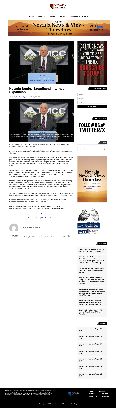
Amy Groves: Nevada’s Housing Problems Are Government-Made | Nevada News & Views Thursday (90, 302)
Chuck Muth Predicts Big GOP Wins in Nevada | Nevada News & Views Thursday (92, 312)
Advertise (62, 17)
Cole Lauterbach (34, 218)
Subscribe (74, 17)
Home (31, 17)
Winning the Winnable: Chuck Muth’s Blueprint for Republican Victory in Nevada (91, 270)
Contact (52, 17)
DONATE (84, 17)
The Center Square (22, 97)
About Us (41, 17)
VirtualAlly (74, 404)
